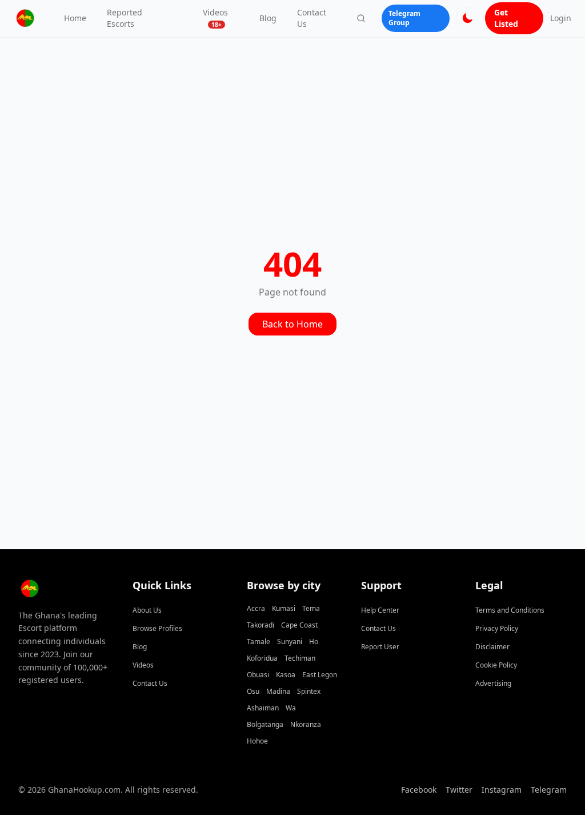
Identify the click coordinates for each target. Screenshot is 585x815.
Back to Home (292, 324)
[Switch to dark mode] (467, 18)
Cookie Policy (496, 665)
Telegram (549, 789)
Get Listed (506, 18)
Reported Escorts (124, 18)
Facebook (418, 789)
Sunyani (289, 641)
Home (75, 18)
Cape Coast (299, 625)
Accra (256, 608)
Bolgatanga (265, 724)
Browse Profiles (157, 628)
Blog (268, 18)
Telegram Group (404, 18)
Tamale (258, 641)
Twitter (459, 789)
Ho (313, 641)
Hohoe (257, 741)
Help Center (380, 610)
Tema (311, 608)
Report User (380, 647)
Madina (278, 691)
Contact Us (311, 18)
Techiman (300, 658)
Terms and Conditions (509, 610)
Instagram (502, 789)
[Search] (361, 18)
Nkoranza (305, 724)
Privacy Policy (496, 628)
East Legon (319, 675)
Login (560, 18)
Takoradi (260, 625)
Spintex (308, 691)
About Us (147, 610)
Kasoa (285, 675)
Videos (215, 18)
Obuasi (258, 675)
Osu (253, 691)
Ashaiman (263, 708)
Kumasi (283, 608)
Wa (291, 708)
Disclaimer (492, 647)
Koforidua (262, 658)
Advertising (493, 683)
